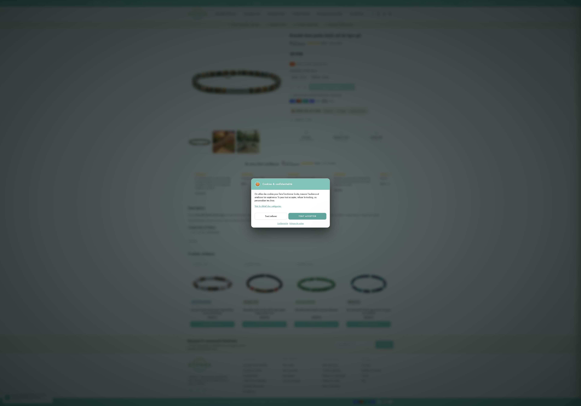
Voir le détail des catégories (268, 206)
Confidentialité (282, 223)
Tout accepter (307, 216)
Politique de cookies (296, 223)
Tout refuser (271, 216)
